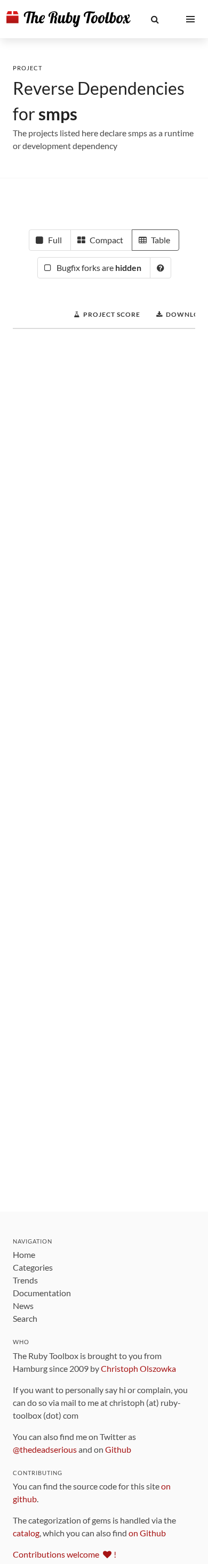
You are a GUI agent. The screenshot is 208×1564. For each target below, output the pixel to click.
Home (24, 1254)
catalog (26, 1533)
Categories (33, 1267)
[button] (155, 19)
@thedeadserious (45, 1449)
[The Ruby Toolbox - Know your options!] (68, 19)
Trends (25, 1280)
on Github (147, 1533)
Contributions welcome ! (64, 1554)
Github (118, 1449)
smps (57, 113)
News (23, 1305)
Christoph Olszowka (138, 1368)
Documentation (42, 1293)
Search (25, 1318)
